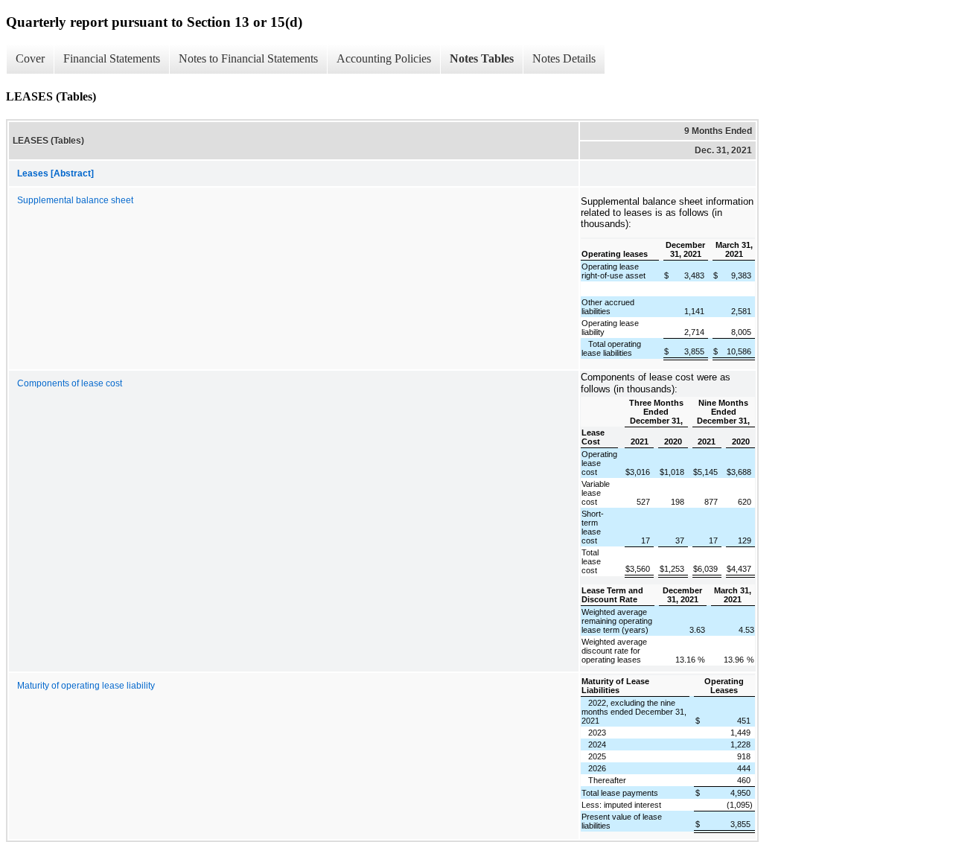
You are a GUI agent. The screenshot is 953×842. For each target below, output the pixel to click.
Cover (30, 58)
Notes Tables (482, 58)
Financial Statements (111, 58)
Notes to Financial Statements (248, 58)
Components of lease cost (69, 383)
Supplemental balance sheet (75, 200)
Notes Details (564, 58)
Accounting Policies (384, 58)
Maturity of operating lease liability (86, 685)
